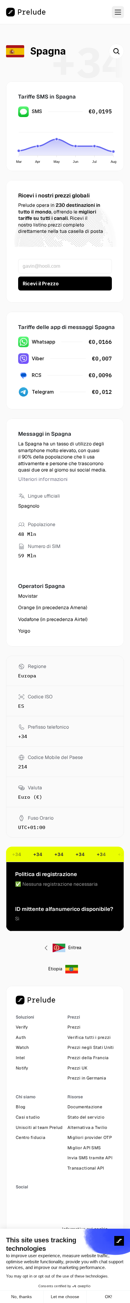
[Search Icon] (116, 51)
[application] (66, 144)
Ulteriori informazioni (42, 479)
